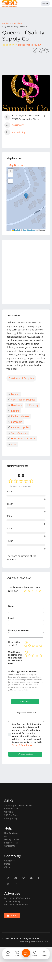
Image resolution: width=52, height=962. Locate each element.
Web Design (26, 941)
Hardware (16, 405)
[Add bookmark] (47, 51)
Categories (9, 860)
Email (11, 618)
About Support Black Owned (18, 805)
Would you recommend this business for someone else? (15, 658)
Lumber (15, 394)
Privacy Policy (10, 818)
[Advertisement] (26, 272)
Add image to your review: (22, 671)
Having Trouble (11, 839)
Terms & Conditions (22, 745)
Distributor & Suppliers (12, 23)
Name (11, 606)
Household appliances (23, 438)
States (7, 863)
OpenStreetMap (29, 230)
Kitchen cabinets (20, 416)
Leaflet (17, 230)
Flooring (33, 405)
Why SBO (8, 812)
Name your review (18, 630)
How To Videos (11, 833)
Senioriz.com (41, 941)
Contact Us (9, 845)
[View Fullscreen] (10, 181)
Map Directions (17, 165)
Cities (7, 867)
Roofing (15, 410)
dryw (13, 444)
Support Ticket (11, 842)
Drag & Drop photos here (26, 712)
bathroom (16, 421)
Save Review (26, 754)
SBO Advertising (12, 901)
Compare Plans (11, 808)
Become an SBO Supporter (17, 898)
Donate (13, 915)
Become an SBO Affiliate (16, 904)
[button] (26, 196)
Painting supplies (20, 427)
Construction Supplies (23, 399)
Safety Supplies (19, 433)
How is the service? (14, 644)
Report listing (18, 132)
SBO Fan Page (11, 815)
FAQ (6, 836)
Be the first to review (29, 44)
